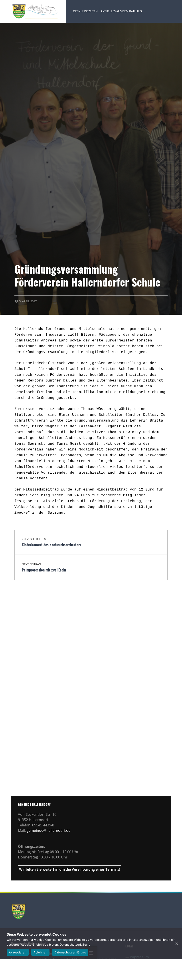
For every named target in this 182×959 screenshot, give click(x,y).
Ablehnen (40, 952)
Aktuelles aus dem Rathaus (121, 11)
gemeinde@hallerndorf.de (48, 830)
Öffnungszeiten (85, 11)
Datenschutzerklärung (75, 944)
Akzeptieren (17, 952)
